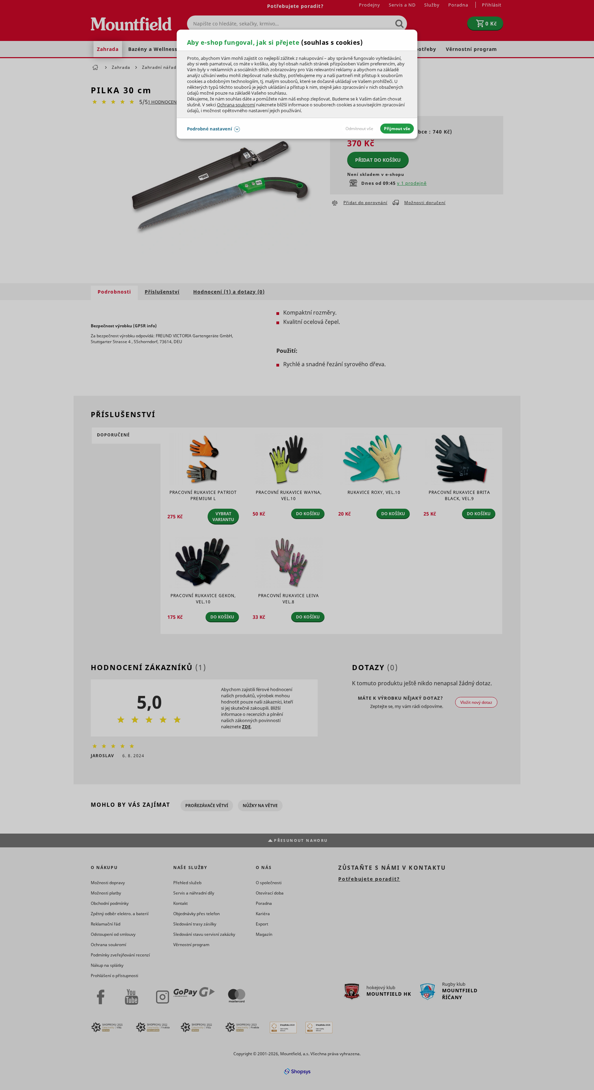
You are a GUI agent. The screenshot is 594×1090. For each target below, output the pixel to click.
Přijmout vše (397, 128)
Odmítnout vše (359, 128)
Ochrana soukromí (236, 105)
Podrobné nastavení (209, 129)
